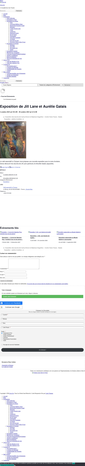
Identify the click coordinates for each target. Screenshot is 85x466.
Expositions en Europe (13, 43)
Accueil (5, 13)
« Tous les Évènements (7, 96)
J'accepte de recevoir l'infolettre (11, 344)
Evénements (6, 16)
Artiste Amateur (7, 334)
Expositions (6, 182)
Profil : (3, 331)
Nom (2, 271)
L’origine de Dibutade (12, 67)
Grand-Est (12, 31)
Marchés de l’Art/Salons (13, 52)
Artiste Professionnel (8, 336)
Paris (11, 22)
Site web (2, 277)
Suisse (11, 49)
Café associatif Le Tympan (10, 187)
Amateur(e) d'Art (7, 333)
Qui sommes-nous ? (12, 66)
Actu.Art (2, 5)
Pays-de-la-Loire (14, 40)
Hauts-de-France (14, 33)
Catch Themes (49, 393)
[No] (14, 465)
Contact (9, 70)
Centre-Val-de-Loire (15, 28)
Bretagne (12, 27)
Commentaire (4, 268)
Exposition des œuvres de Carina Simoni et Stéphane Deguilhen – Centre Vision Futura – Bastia (33, 117)
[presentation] (12, 234)
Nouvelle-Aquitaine (15, 37)
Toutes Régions (7, 85)
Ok (73, 463)
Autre (4, 340)
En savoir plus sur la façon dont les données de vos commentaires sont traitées (47, 283)
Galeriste (5, 337)
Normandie (13, 36)
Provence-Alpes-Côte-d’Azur (17, 42)
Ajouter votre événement (9, 296)
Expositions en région (12, 21)
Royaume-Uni (13, 48)
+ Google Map (28, 189)
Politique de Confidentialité (7, 465)
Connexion (6, 78)
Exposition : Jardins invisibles (13, 119)
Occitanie (12, 39)
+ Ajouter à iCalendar (14, 167)
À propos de (6, 64)
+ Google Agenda (4, 167)
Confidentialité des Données (14, 69)
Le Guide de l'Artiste (7, 366)
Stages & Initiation (11, 57)
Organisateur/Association (9, 339)
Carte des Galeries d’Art (13, 63)
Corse (11, 30)
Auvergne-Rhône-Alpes (16, 24)
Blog (4, 15)
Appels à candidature (12, 55)
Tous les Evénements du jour (14, 58)
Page (7, 82)
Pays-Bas (12, 46)
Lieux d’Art (6, 60)
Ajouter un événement (12, 75)
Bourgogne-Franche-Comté (17, 25)
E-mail (2, 274)
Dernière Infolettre (11, 76)
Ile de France (13, 34)
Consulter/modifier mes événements (16, 73)
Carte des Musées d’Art (13, 61)
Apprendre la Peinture (7, 365)
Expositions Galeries (12, 51)
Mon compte (6, 72)
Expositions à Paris (12, 19)
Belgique (12, 45)
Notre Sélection (11, 18)
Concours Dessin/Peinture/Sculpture (16, 54)
